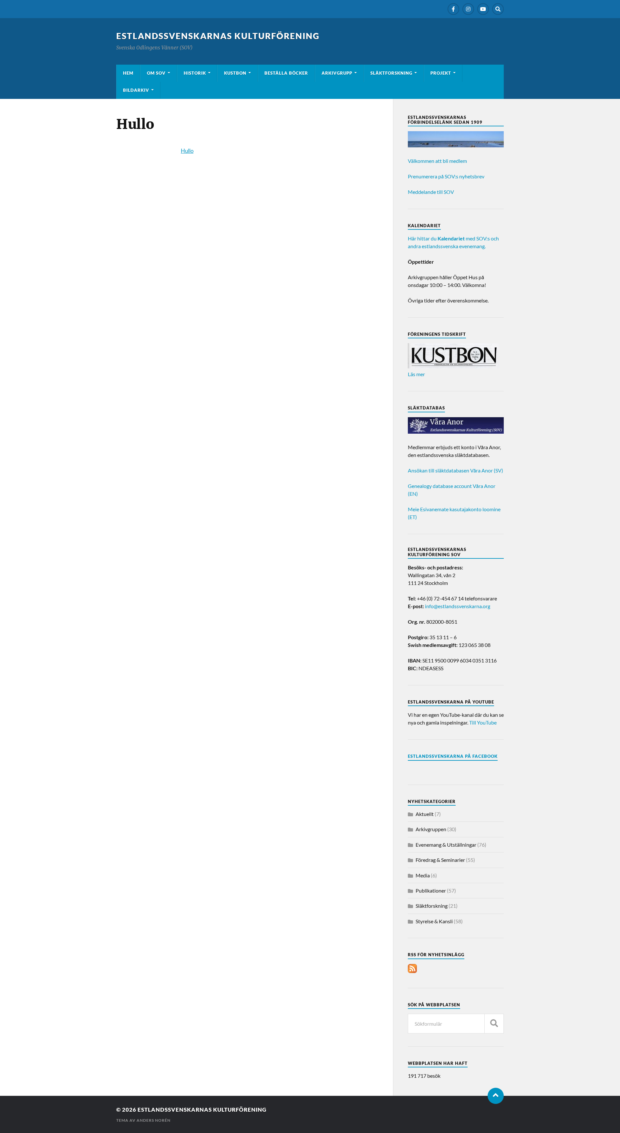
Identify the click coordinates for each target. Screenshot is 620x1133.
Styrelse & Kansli (434, 921)
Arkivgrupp (337, 73)
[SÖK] (494, 1023)
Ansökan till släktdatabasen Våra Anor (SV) (455, 470)
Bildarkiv (136, 90)
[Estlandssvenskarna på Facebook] (453, 9)
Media (423, 875)
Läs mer (416, 374)
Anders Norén (153, 1120)
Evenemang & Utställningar (446, 845)
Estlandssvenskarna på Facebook (453, 756)
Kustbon (235, 73)
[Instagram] (468, 9)
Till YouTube (483, 722)
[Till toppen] (496, 1096)
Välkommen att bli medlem (437, 161)
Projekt (440, 73)
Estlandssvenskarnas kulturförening (218, 36)
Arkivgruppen (431, 829)
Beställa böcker (286, 73)
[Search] (498, 9)
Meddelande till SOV (431, 192)
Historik (195, 73)
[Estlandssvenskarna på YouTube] (483, 9)
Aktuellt (425, 814)
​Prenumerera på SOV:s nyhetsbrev (446, 176)
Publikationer (431, 890)
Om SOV (156, 73)
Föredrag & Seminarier (440, 860)
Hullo (187, 150)
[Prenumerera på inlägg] (412, 971)
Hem (128, 73)
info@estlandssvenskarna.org (457, 606)
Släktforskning (391, 73)
